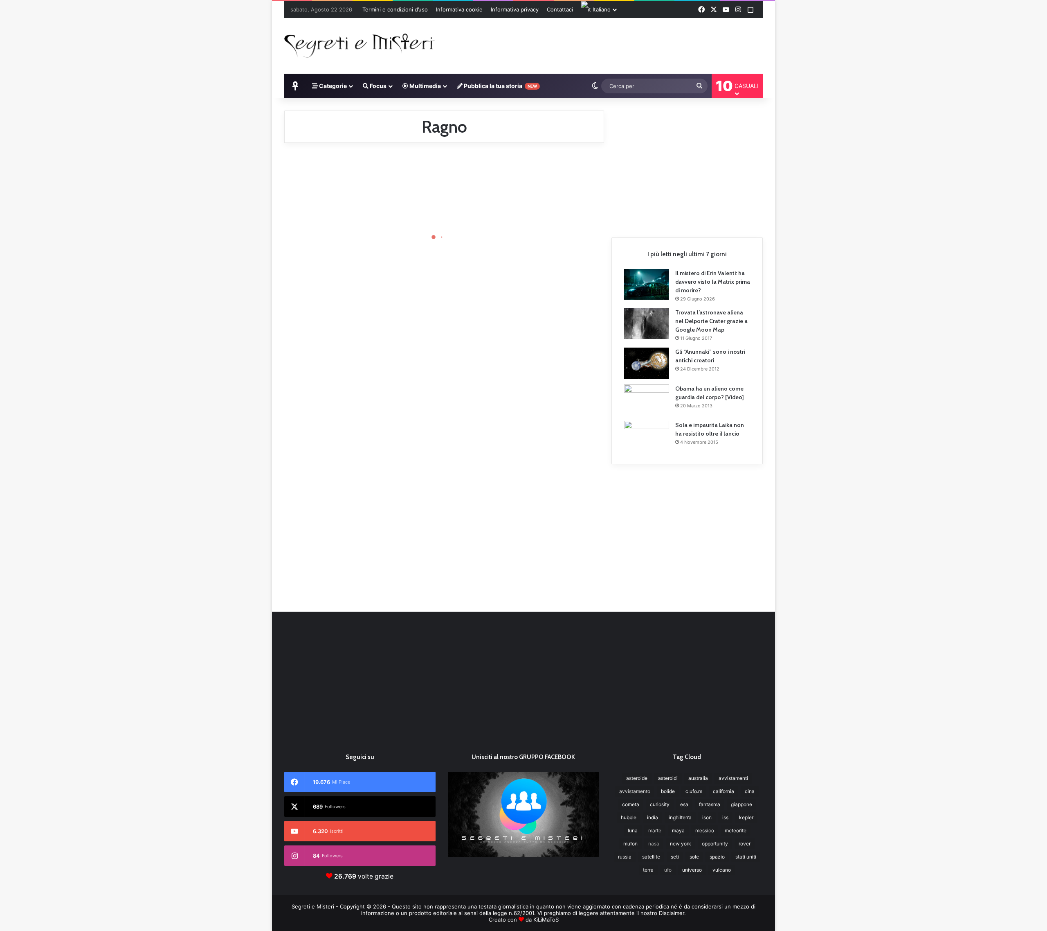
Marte (654, 830)
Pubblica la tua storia (500, 85)
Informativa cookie (459, 9)
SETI (675, 857)
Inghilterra (680, 817)
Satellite (651, 857)
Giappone (741, 804)
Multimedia (424, 85)
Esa (684, 804)
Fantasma (709, 804)
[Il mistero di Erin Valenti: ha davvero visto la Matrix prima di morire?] (646, 284)
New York (680, 844)
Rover (744, 844)
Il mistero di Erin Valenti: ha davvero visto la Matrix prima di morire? (712, 281)
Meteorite (735, 830)
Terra (648, 870)
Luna (633, 830)
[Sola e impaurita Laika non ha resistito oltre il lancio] (646, 436)
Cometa (630, 804)
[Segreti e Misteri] (360, 44)
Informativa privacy (515, 9)
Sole (694, 857)
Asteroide (636, 778)
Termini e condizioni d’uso (395, 9)
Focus (377, 85)
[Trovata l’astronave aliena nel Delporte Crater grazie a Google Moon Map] (646, 323)
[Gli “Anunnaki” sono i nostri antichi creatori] (646, 363)
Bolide (668, 791)
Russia (624, 857)
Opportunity (715, 844)
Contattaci (560, 9)
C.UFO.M (693, 791)
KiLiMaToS (546, 919)
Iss (725, 817)
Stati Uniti (745, 857)
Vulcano (721, 870)
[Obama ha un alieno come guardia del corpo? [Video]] (646, 399)
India (652, 817)
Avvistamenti (733, 778)
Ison (707, 817)
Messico (704, 830)
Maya (678, 830)
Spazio (717, 857)
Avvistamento (634, 791)
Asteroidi (668, 778)
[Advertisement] (605, 44)
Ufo (668, 870)
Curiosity (660, 804)
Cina (750, 791)
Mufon (630, 844)
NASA (653, 844)
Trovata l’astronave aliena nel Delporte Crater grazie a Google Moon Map (711, 321)
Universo (692, 870)
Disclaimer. (672, 913)
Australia (698, 778)
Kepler (746, 817)
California (723, 791)
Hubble (628, 817)
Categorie (332, 85)
